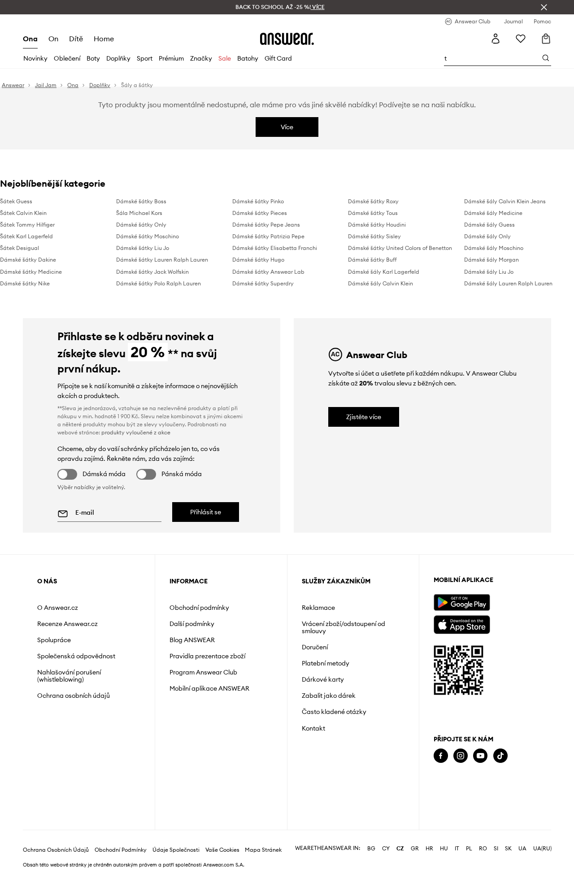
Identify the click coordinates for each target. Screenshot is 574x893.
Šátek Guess (16, 201)
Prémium (171, 58)
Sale (224, 58)
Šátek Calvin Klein (23, 213)
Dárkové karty (323, 679)
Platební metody (325, 663)
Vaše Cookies (222, 850)
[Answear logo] (287, 38)
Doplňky (118, 58)
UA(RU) (542, 848)
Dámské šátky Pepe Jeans (266, 224)
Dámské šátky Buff (372, 259)
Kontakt (313, 728)
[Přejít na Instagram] (460, 756)
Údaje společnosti (176, 850)
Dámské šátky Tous (373, 213)
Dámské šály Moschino (493, 248)
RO (483, 848)
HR (429, 848)
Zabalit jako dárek (329, 696)
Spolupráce (54, 640)
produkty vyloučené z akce (135, 432)
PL (469, 848)
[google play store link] (462, 602)
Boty (93, 58)
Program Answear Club (203, 672)
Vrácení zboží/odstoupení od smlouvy (343, 627)
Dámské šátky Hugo (258, 259)
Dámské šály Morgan (491, 259)
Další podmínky (192, 624)
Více (287, 127)
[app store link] (462, 623)
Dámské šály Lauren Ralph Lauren (508, 283)
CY (386, 848)
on (53, 38)
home (104, 38)
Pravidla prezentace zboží (207, 656)
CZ (400, 848)
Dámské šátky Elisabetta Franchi (274, 248)
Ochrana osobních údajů (73, 696)
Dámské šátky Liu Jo (142, 248)
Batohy (247, 58)
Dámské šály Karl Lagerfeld (383, 271)
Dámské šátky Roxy (373, 201)
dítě (76, 38)
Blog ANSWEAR (192, 640)
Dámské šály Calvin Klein (380, 283)
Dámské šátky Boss (141, 201)
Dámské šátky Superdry (263, 283)
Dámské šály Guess (489, 224)
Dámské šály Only (487, 236)
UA (522, 848)
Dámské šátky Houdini (377, 224)
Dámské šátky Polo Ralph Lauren (158, 283)
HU (444, 848)
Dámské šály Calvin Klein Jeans (505, 201)
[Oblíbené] (520, 38)
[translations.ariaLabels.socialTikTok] (500, 756)
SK (508, 848)
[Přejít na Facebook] (441, 756)
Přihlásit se (205, 512)
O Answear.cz (57, 608)
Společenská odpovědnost (76, 656)
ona (30, 38)
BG (371, 848)
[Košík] (545, 38)
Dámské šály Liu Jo (488, 271)
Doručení (315, 647)
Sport (144, 58)
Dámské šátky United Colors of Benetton (400, 248)
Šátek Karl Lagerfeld (26, 236)
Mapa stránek (263, 850)
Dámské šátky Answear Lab (268, 271)
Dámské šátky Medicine (31, 271)
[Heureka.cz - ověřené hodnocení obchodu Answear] (446, 792)
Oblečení (67, 58)
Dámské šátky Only (141, 224)
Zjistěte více (363, 417)
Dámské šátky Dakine (28, 259)
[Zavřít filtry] (544, 7)
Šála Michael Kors (139, 213)
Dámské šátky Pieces (259, 213)
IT (457, 848)
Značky (201, 58)
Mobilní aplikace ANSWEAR (209, 688)
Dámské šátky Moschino (147, 236)
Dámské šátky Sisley (374, 236)
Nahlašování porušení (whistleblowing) (69, 675)
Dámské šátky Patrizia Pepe (268, 236)
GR (415, 848)
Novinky (35, 58)
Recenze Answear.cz (67, 624)
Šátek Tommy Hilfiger (27, 224)
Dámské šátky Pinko (258, 201)
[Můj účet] (495, 38)
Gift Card (278, 58)
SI (496, 848)
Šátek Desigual (19, 248)
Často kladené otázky (334, 712)
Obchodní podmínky (199, 608)
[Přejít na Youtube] (480, 756)
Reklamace (318, 608)
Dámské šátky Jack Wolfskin (152, 271)
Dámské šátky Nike (25, 283)
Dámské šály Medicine (493, 213)
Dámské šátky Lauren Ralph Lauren (162, 259)
